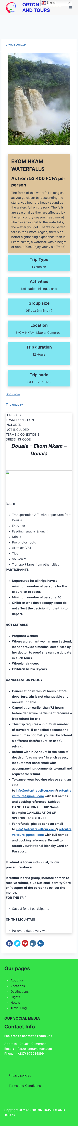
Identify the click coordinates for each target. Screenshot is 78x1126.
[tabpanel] (39, 531)
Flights (15, 997)
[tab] (39, 415)
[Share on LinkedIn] (33, 943)
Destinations (20, 991)
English (51, 2)
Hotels (15, 1002)
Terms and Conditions (25, 1086)
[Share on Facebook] (9, 943)
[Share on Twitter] (17, 943)
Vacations (18, 986)
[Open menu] (70, 7)
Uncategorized (16, 44)
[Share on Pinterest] (25, 943)
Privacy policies (20, 1075)
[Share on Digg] (40, 943)
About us (17, 980)
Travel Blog (19, 1008)
